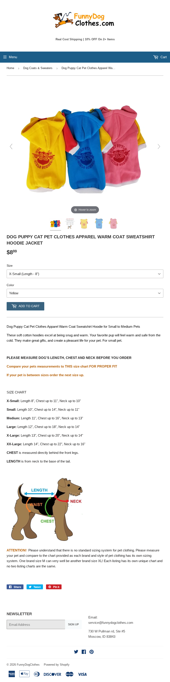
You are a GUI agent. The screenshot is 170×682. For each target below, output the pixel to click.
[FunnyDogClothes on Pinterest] (91, 652)
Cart (163, 57)
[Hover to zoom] (85, 148)
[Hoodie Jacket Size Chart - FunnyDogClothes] (70, 224)
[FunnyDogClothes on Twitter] (76, 652)
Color (10, 285)
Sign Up (73, 624)
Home (10, 68)
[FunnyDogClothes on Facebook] (83, 652)
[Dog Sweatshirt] (85, 224)
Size (10, 265)
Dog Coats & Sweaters (37, 68)
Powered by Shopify (57, 664)
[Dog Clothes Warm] (56, 224)
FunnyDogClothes (28, 664)
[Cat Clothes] (114, 224)
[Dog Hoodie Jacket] (99, 224)
